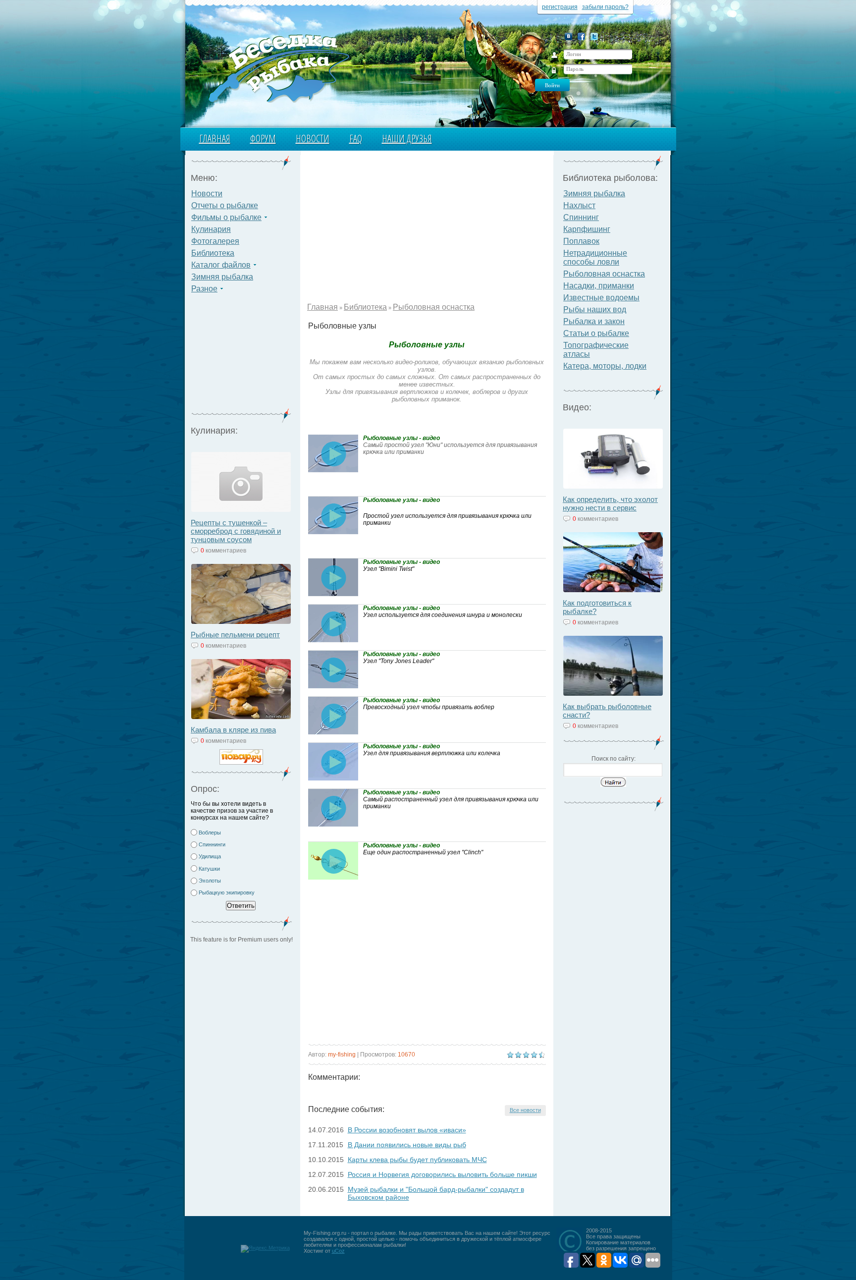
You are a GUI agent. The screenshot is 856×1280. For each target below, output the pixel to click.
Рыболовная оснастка (434, 307)
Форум (263, 138)
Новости (312, 138)
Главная (214, 138)
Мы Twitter (594, 36)
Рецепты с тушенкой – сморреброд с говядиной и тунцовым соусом (236, 531)
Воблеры (210, 832)
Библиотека (212, 253)
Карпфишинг (586, 229)
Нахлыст (579, 205)
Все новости (525, 1110)
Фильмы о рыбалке (226, 217)
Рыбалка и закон (594, 321)
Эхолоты (210, 881)
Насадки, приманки (598, 285)
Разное (204, 288)
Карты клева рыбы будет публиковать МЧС (417, 1160)
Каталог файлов (221, 265)
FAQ (355, 138)
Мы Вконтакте (568, 36)
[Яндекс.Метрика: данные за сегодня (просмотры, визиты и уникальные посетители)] (265, 1249)
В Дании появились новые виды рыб (407, 1145)
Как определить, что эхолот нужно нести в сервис (610, 503)
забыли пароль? (605, 6)
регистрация (560, 6)
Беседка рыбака (278, 67)
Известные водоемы (601, 297)
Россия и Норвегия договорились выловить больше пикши (442, 1174)
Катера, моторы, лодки (604, 366)
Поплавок (581, 241)
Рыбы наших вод (594, 309)
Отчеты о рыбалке (224, 205)
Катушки (209, 869)
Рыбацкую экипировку (227, 892)
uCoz (338, 1251)
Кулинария (211, 229)
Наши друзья (407, 138)
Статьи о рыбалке (596, 333)
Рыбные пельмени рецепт (235, 634)
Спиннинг (581, 217)
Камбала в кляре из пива (233, 729)
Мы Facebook (581, 36)
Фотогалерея (215, 241)
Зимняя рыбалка (222, 277)
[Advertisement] (241, 356)
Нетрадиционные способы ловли (595, 257)
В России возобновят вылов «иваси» (407, 1130)
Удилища (210, 856)
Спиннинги (212, 844)
